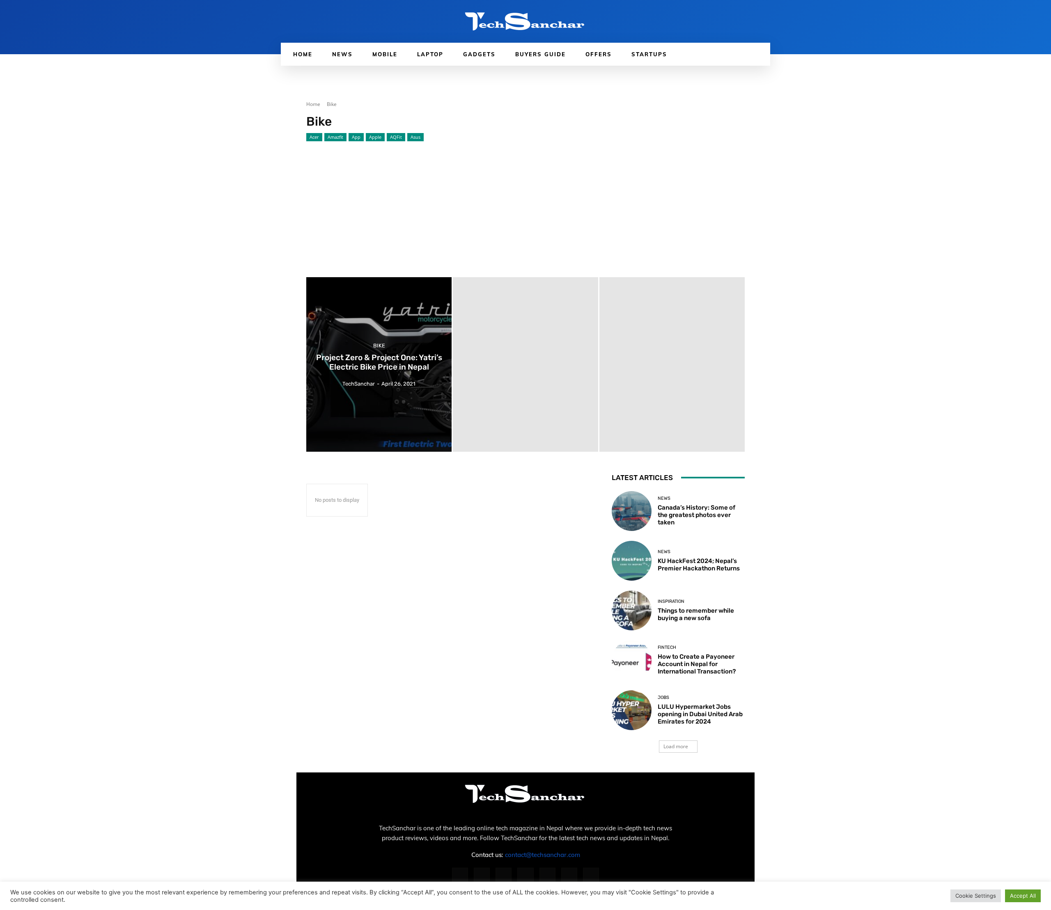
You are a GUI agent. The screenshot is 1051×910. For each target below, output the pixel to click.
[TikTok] (547, 876)
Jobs (663, 697)
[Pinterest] (525, 876)
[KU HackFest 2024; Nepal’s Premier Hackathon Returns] (632, 561)
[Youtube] (591, 876)
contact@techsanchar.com (542, 855)
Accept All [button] (1023, 895)
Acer (314, 137)
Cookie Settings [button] (975, 895)
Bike (379, 346)
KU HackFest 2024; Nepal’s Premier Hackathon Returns (699, 564)
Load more (675, 746)
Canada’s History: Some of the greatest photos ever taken (696, 515)
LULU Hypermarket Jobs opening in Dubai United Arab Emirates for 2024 (700, 714)
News (664, 498)
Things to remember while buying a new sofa (696, 614)
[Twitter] (569, 876)
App (356, 137)
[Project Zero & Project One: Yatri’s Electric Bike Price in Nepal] (379, 364)
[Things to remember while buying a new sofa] (632, 610)
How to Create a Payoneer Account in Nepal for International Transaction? (697, 664)
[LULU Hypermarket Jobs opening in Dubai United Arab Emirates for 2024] (632, 710)
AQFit (396, 137)
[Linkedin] (504, 876)
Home (313, 104)
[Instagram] (482, 876)
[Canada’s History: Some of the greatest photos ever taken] (632, 511)
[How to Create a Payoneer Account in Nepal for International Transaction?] (632, 660)
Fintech (667, 647)
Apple (375, 137)
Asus (415, 137)
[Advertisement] (525, 203)
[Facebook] (460, 876)
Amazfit (335, 137)
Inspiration (671, 601)
